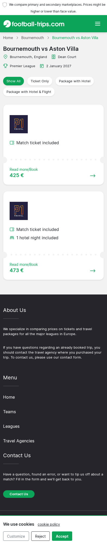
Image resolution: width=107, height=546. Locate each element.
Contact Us (19, 494)
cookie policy (49, 524)
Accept (62, 536)
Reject (40, 536)
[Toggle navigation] (97, 23)
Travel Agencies (18, 440)
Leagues (11, 426)
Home (9, 397)
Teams (9, 411)
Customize (16, 536)
